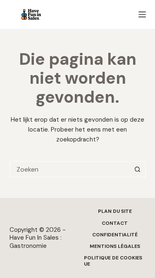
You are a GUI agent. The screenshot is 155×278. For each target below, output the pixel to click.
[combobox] (70, 169)
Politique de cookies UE (113, 261)
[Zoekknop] (137, 169)
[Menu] (142, 14)
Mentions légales (115, 246)
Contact (115, 223)
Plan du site (115, 211)
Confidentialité (115, 235)
